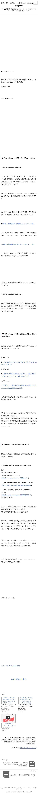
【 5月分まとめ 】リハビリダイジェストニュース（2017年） (9, 725)
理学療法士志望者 (8, 741)
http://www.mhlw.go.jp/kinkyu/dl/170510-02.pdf (16, 495)
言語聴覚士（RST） (30, 743)
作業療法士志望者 (31, 737)
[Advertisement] (19, 124)
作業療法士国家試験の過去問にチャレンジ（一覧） (18, 244)
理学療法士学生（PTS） (29, 739)
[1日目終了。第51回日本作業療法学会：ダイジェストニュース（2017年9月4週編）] (9, 705)
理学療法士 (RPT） (17, 739)
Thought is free (28, 791)
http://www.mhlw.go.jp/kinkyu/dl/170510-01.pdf (16, 485)
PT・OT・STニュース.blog (11, 665)
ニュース (11, 71)
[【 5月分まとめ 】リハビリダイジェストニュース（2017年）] (8, 718)
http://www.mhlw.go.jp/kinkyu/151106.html (15, 478)
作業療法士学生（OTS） (19, 737)
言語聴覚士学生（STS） (19, 741)
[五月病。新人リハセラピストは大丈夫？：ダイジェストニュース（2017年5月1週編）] (26, 705)
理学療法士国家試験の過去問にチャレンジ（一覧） (18, 223)
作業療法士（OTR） (7, 739)
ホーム (4, 71)
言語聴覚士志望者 (31, 741)
